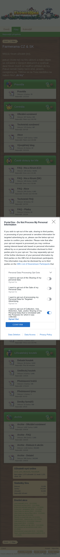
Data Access (30, 334)
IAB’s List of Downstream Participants (33, 264)
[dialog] (30, 278)
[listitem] (30, 272)
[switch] (49, 278)
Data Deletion (14, 334)
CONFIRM (18, 325)
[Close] (54, 222)
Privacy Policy (46, 334)
